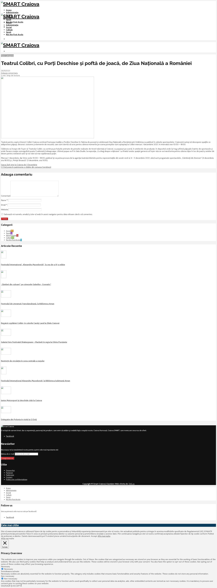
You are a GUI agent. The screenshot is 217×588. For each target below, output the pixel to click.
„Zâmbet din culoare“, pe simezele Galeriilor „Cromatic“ (26, 284)
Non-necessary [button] (7, 576)
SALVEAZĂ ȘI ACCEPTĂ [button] (11, 586)
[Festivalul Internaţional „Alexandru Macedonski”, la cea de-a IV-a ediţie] (3, 257)
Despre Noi (10, 470)
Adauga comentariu (9, 73)
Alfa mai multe (104, 536)
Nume (4, 200)
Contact (9, 477)
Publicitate (10, 475)
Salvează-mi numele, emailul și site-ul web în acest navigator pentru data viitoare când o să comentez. (48, 214)
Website (4, 209)
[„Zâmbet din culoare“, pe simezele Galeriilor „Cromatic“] (3, 277)
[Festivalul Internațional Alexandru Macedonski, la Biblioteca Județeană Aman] (3, 374)
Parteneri (9, 473)
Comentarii (5, 196)
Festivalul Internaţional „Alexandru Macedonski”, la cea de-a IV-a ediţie (33, 264)
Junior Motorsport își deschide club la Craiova (21, 400)
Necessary (8, 569)
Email (4, 205)
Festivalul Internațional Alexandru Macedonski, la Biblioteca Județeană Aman (35, 381)
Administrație (12, 12)
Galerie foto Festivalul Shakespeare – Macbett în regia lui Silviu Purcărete (34, 342)
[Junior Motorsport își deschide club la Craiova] (6, 393)
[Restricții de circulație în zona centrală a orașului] (6, 354)
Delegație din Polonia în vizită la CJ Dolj (19, 419)
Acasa (8, 10)
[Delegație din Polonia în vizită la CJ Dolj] (6, 412)
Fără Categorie (7, 55)
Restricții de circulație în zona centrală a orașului (22, 361)
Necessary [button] (5, 566)
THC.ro (131, 484)
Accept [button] (94, 536)
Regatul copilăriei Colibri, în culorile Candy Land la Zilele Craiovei (30, 323)
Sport (8, 19)
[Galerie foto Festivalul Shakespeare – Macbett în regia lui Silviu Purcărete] (6, 335)
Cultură (9, 30)
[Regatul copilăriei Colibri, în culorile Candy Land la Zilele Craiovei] (6, 316)
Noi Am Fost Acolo (14, 22)
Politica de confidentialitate (16, 479)
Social (9, 27)
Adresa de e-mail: (8, 454)
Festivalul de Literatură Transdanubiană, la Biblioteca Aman (27, 304)
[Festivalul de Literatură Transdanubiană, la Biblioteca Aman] (6, 297)
